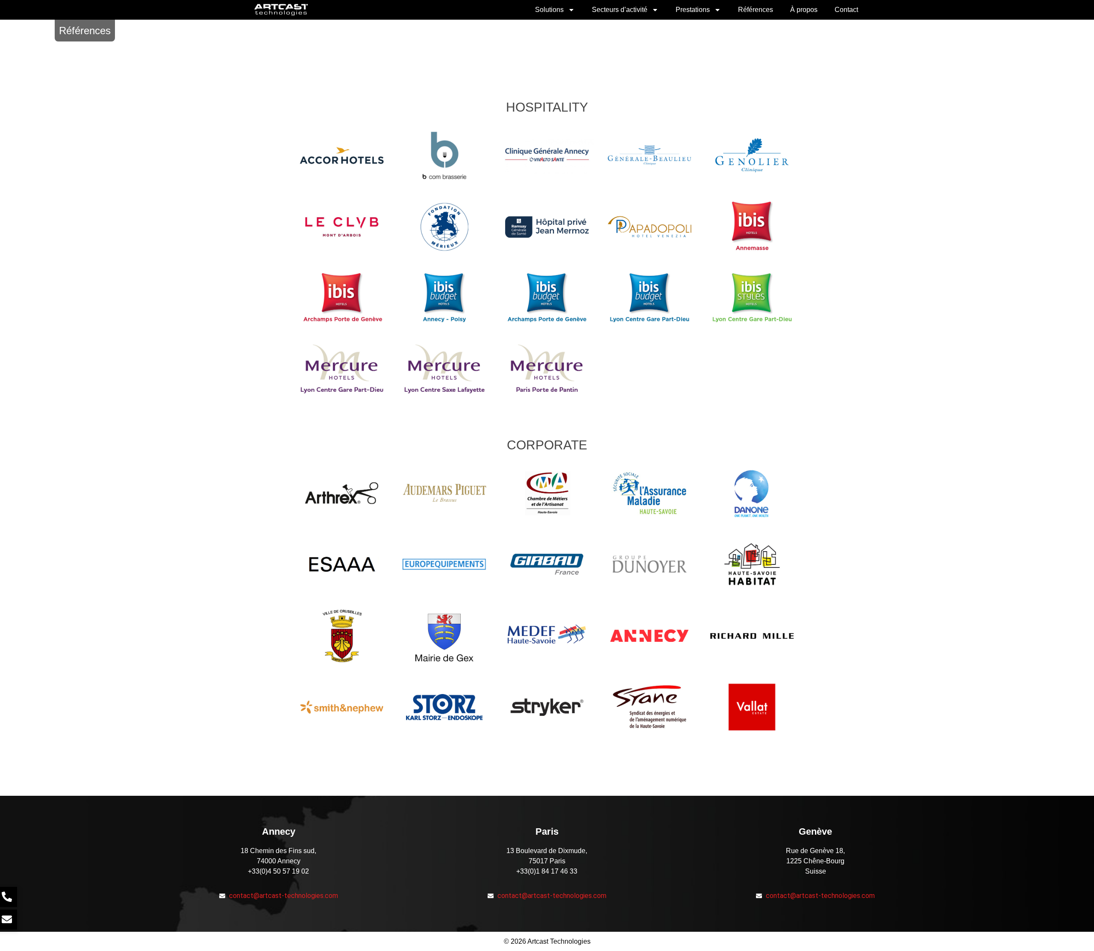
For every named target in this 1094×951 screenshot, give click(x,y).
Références (755, 9)
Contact (846, 9)
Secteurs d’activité (619, 9)
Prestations (693, 9)
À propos (804, 9)
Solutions (549, 9)
